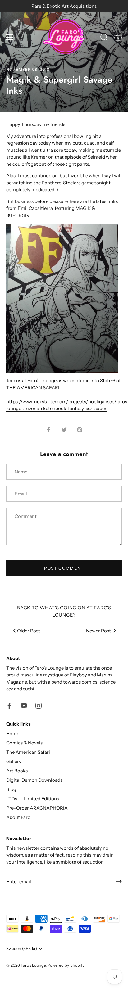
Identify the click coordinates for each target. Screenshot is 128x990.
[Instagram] (38, 705)
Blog (11, 789)
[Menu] (10, 37)
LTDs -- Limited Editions (32, 799)
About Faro (18, 817)
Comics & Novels (24, 743)
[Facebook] (9, 705)
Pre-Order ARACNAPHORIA (37, 808)
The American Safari (28, 752)
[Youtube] (24, 705)
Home (12, 733)
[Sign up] (119, 882)
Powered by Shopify (66, 965)
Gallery (13, 761)
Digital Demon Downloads (34, 780)
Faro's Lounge (33, 965)
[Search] (104, 38)
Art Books (17, 771)
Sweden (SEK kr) (21, 948)
